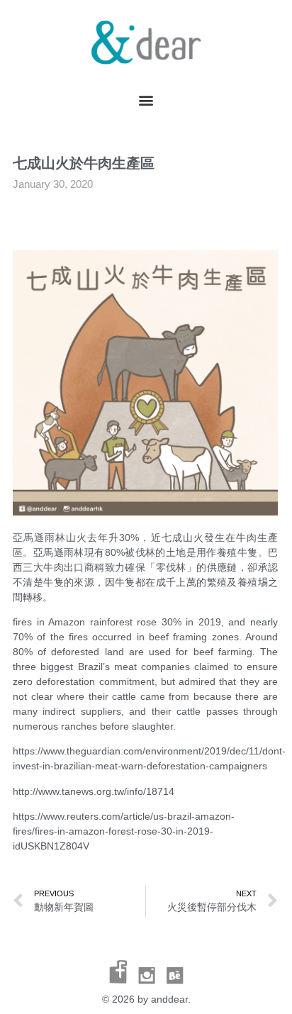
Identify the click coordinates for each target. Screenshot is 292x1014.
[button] (146, 100)
